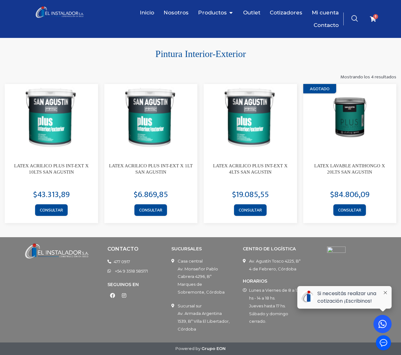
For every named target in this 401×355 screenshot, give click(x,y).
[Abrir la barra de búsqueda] (355, 18)
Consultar (51, 210)
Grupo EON (213, 348)
